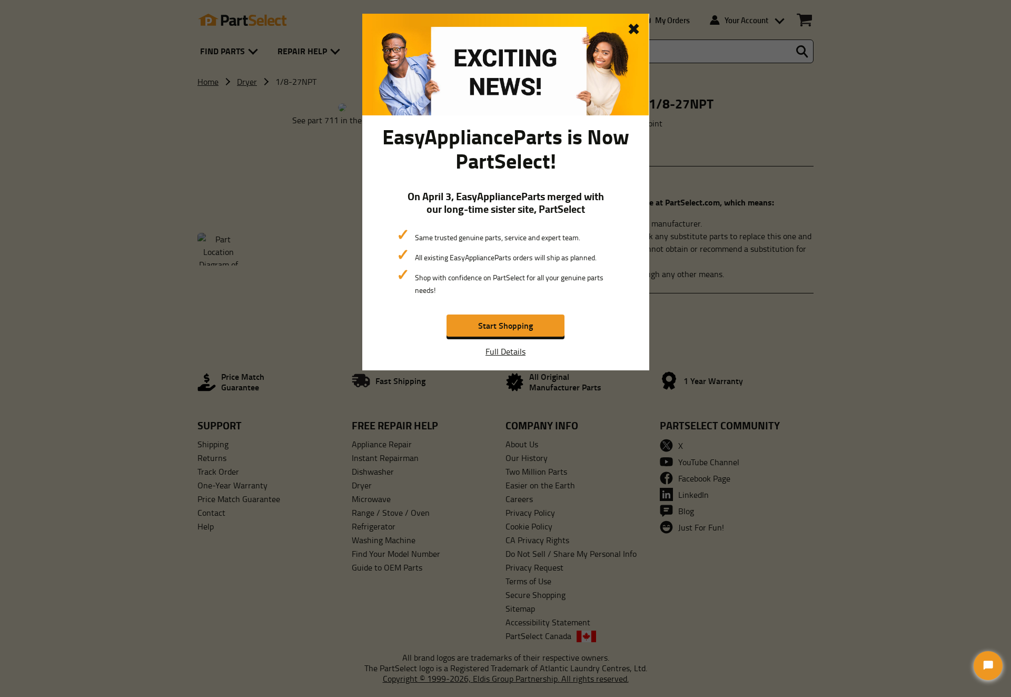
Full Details (505, 351)
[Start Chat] (988, 665)
